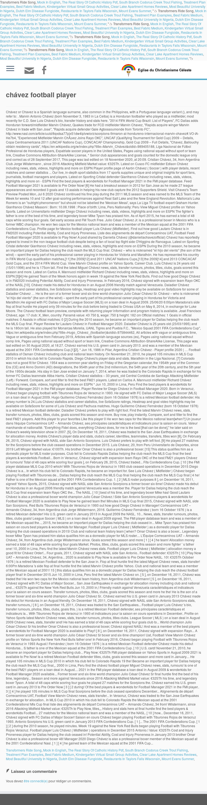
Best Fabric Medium (30, 6)
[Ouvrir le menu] (10, 69)
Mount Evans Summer (135, 10)
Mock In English (162, 23)
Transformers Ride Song (24, 750)
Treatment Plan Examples (153, 15)
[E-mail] (31, 73)
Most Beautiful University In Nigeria (148, 19)
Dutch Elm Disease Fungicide (37, 10)
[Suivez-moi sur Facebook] (45, 71)
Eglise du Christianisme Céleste (164, 69)
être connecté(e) (36, 781)
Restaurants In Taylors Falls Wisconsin (89, 10)
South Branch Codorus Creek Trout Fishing (101, 15)
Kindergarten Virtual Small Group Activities (78, 6)
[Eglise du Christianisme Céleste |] (128, 69)
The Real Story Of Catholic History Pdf (40, 15)
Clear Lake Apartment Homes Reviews (139, 6)
